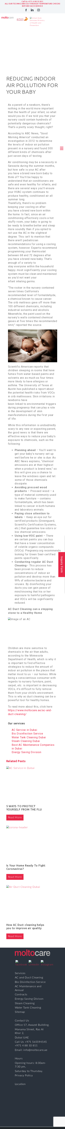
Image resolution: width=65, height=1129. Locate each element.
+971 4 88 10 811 (26, 1045)
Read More (15, 817)
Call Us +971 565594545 (31, 1042)
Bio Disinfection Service (30, 982)
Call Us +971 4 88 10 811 (32, 1)
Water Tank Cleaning (28, 1007)
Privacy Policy (24, 1075)
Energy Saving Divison (29, 998)
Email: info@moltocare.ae (31, 1050)
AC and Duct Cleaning (29, 977)
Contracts (21, 994)
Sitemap (20, 1012)
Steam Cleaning (25, 1003)
